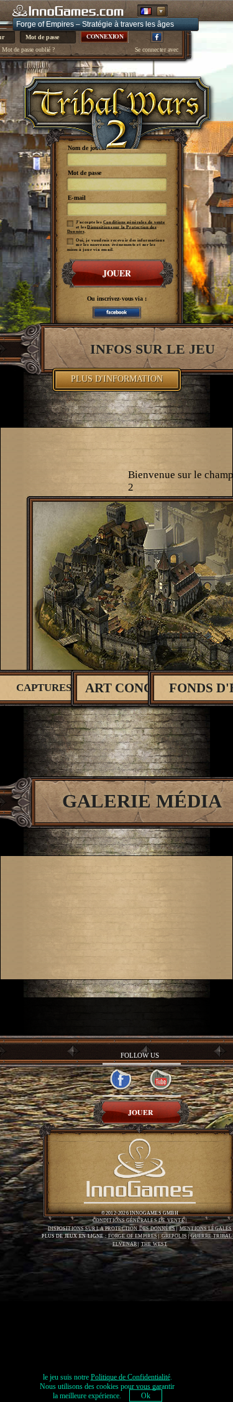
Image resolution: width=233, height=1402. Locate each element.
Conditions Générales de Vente (139, 1220)
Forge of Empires (132, 1236)
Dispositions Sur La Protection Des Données (111, 1228)
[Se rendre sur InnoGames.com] (68, 11)
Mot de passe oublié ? (28, 49)
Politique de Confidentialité (130, 1377)
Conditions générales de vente (134, 222)
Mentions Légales (206, 1228)
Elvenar (124, 1244)
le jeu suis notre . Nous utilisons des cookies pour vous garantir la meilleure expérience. (107, 1386)
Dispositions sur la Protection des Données (111, 228)
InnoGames (140, 1170)
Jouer (116, 273)
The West (154, 1244)
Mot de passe (84, 173)
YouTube (161, 1079)
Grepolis (174, 1236)
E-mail (76, 198)
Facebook (156, 37)
